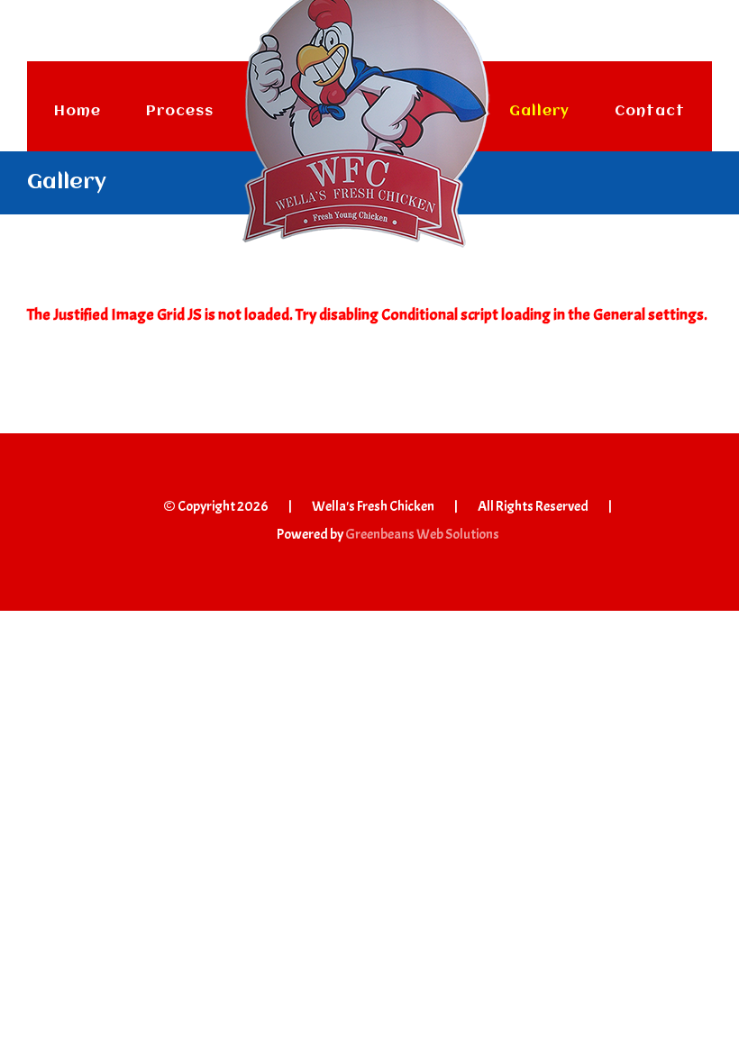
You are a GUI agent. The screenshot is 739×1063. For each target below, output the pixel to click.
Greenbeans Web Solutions (422, 534)
